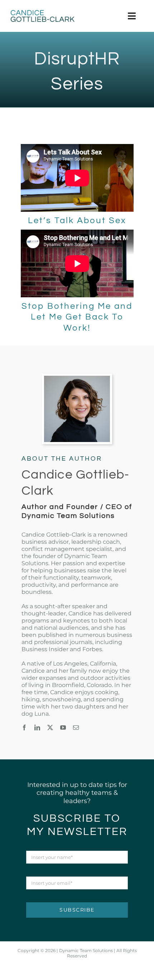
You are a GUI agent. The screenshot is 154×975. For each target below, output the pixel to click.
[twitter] (50, 727)
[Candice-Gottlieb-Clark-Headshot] (77, 379)
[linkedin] (37, 727)
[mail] (76, 727)
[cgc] (42, 13)
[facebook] (24, 727)
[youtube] (63, 727)
